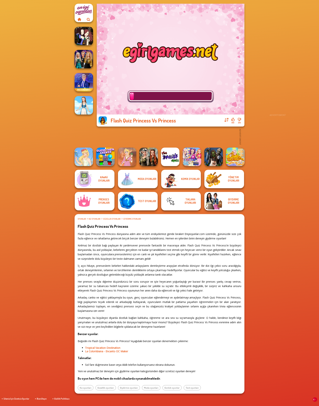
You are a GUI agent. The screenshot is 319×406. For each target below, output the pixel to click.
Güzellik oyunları (112, 219)
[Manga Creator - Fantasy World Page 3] (84, 36)
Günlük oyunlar (172, 387)
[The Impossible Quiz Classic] (170, 157)
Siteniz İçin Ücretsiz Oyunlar (16, 398)
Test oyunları (192, 387)
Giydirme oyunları (132, 219)
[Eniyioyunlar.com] (79, 19)
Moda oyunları (151, 387)
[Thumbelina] (84, 157)
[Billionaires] (84, 82)
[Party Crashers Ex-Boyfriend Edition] (84, 59)
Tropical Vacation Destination (102, 347)
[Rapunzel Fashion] (127, 157)
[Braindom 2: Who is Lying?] (235, 157)
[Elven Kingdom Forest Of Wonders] (148, 157)
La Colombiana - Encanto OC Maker (106, 351)
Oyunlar (82, 219)
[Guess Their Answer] (105, 157)
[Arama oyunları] (88, 19)
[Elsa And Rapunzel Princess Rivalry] (192, 157)
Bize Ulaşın (42, 398)
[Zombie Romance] (213, 157)
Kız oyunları (94, 219)
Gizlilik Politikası (62, 398)
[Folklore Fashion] (84, 105)
